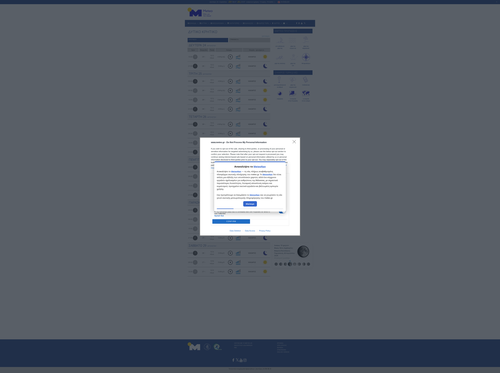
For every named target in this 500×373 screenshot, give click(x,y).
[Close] (295, 142)
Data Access (250, 231)
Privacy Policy (264, 231)
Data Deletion (235, 231)
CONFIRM (231, 221)
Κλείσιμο (250, 204)
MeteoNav (260, 166)
